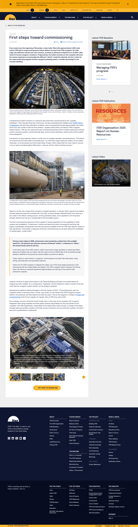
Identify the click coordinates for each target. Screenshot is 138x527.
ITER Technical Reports (96, 510)
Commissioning (94, 451)
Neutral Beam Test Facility (95, 433)
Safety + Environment (76, 470)
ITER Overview (54, 421)
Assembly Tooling (94, 454)
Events (111, 436)
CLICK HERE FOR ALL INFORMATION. (34, 5)
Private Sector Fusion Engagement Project (95, 494)
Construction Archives (96, 430)
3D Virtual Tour (113, 458)
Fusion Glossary (74, 443)
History (52, 436)
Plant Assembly (94, 448)
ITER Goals (72, 433)
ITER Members (54, 427)
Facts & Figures (74, 496)
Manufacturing (73, 464)
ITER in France (54, 433)
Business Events (114, 501)
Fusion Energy (51, 17)
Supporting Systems (75, 461)
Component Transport (76, 467)
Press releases (113, 439)
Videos (111, 455)
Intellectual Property (115, 493)
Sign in (111, 518)
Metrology (92, 457)
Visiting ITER (53, 445)
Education (53, 508)
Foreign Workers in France (115, 497)
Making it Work (74, 424)
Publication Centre (114, 461)
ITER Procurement (114, 490)
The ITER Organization (57, 424)
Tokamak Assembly (95, 445)
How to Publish (93, 504)
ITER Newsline (113, 427)
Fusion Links (93, 498)
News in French (113, 433)
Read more (101, 79)
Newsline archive (114, 430)
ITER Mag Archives (115, 445)
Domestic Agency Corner (116, 507)
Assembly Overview (95, 442)
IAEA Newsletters (94, 513)
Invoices (111, 504)
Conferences (93, 501)
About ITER (53, 493)
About (34, 17)
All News (111, 424)
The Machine (70, 17)
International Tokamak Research (76, 436)
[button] (134, 16)
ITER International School (97, 507)
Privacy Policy (124, 526)
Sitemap (99, 526)
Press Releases (74, 502)
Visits (51, 505)
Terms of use (110, 526)
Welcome (72, 493)
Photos (111, 452)
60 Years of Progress (75, 430)
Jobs (51, 490)
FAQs (51, 439)
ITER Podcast (113, 442)
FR (117, 10)
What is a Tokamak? (75, 455)
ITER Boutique (54, 502)
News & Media (106, 17)
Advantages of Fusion (76, 427)
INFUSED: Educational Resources (56, 512)
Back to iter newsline (16, 25)
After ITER (72, 440)
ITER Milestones (74, 499)
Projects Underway (95, 427)
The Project (88, 17)
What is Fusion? (74, 421)
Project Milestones (95, 464)
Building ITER (93, 424)
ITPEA (91, 490)
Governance (53, 430)
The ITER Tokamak (75, 458)
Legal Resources (55, 442)
